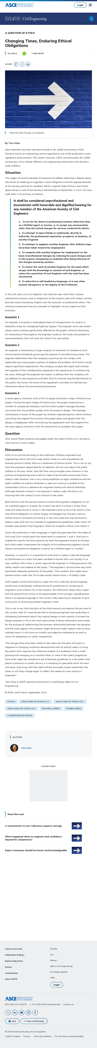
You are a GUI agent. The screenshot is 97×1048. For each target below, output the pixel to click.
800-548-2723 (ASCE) (16, 1004)
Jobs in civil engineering (61, 966)
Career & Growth (13, 949)
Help (52, 977)
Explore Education (14, 961)
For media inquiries (59, 972)
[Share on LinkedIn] (28, 64)
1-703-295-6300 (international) (45, 1004)
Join (52, 954)
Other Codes (73, 708)
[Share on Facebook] (15, 64)
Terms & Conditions (42, 1036)
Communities (11, 973)
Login (80, 5)
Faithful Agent (51, 708)
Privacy (26, 1036)
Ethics (11, 701)
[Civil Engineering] (34, 18)
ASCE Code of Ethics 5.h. (22, 708)
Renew (53, 960)
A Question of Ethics (20, 715)
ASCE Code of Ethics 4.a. (70, 701)
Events (8, 967)
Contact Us (68, 1004)
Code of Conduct (12, 1036)
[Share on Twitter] (21, 64)
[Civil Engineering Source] (12, 18)
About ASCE (11, 979)
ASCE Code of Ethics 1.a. (35, 701)
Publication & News (14, 955)
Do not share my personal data (69, 1036)
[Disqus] (48, 898)
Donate (53, 948)
